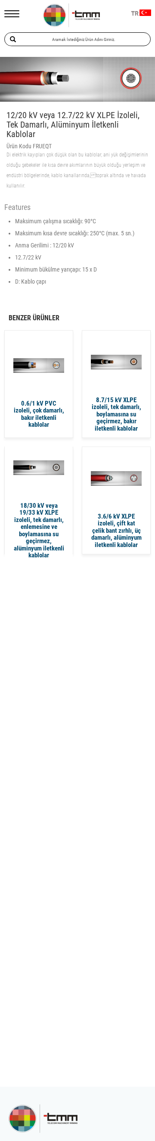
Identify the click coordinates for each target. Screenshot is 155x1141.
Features (17, 207)
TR (135, 14)
